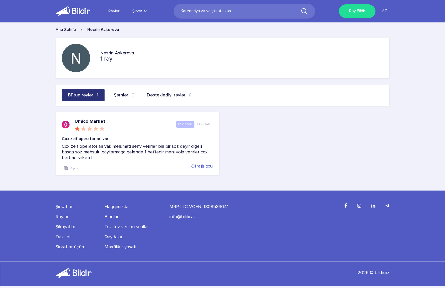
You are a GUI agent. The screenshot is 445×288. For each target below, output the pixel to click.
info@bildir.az (182, 217)
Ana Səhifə (66, 30)
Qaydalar (113, 237)
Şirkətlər (139, 11)
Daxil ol (63, 237)
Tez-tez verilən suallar (127, 227)
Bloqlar (111, 217)
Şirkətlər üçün (70, 247)
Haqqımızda (117, 206)
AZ (384, 11)
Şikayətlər (66, 227)
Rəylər (113, 11)
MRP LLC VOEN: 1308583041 (199, 206)
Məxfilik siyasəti (120, 247)
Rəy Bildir (357, 11)
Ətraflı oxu (202, 166)
